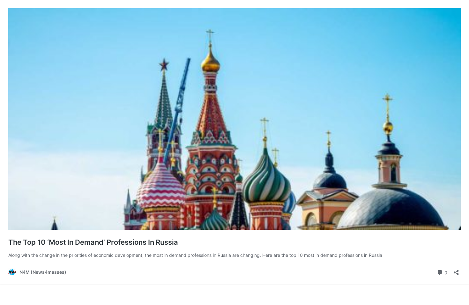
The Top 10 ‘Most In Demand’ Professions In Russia (93, 242)
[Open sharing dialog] (456, 270)
